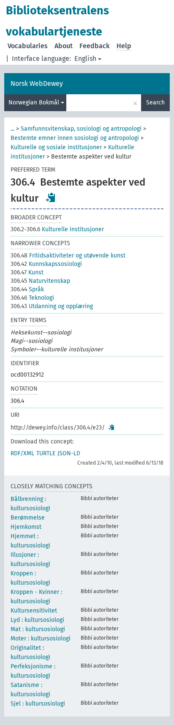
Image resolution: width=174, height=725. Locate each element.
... (12, 128)
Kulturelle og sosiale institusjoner (56, 147)
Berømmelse (28, 517)
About (63, 46)
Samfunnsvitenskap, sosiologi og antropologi (81, 128)
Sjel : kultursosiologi (38, 703)
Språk (27, 289)
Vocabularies (28, 46)
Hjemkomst (26, 527)
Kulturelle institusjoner (57, 229)
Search (155, 102)
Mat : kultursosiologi (38, 629)
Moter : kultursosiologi (41, 638)
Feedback (94, 46)
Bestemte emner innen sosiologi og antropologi (75, 138)
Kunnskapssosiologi (46, 264)
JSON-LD (68, 453)
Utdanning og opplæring (52, 306)
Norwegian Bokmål (34, 102)
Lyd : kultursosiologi (37, 620)
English (85, 59)
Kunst (27, 272)
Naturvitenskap (40, 281)
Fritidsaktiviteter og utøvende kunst (68, 255)
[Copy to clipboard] (51, 197)
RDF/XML (22, 453)
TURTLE (45, 453)
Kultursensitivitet (34, 610)
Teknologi (32, 297)
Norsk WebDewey (37, 83)
